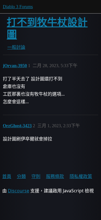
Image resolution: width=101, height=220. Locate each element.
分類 (21, 176)
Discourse (18, 191)
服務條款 (55, 176)
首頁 (6, 176)
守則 (35, 176)
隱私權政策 (81, 176)
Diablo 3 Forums (18, 6)
